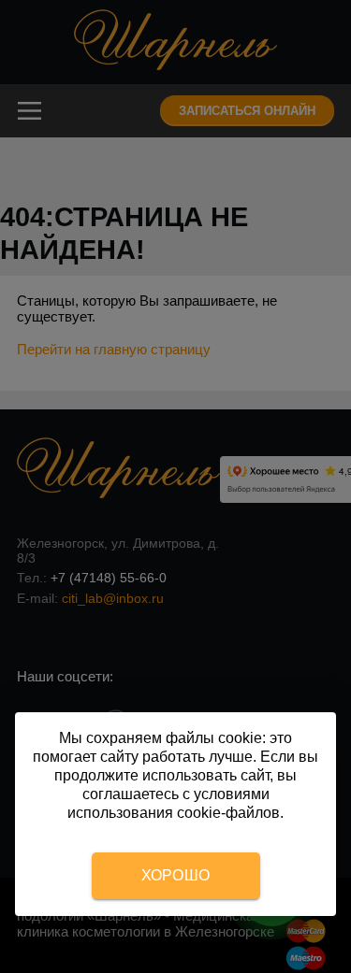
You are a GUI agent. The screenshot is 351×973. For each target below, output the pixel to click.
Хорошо (176, 875)
